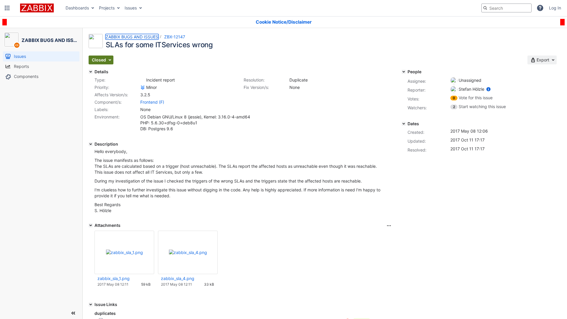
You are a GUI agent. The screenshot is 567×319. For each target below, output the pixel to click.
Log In (555, 7)
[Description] (91, 144)
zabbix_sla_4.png (177, 278)
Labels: (101, 109)
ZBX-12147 (174, 36)
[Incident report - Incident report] (142, 80)
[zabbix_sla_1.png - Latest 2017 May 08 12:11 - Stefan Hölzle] (124, 252)
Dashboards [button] (77, 7)
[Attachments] (91, 225)
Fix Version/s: (256, 87)
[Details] (91, 72)
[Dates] (404, 124)
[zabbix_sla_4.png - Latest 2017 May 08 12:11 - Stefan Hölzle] (188, 252)
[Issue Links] (91, 304)
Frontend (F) (152, 102)
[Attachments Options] (389, 225)
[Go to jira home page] (37, 8)
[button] (7, 8)
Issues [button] (131, 7)
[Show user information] (488, 89)
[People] (404, 72)
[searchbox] (506, 8)
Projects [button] (107, 7)
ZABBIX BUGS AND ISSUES (132, 36)
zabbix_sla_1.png (113, 278)
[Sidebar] (73, 313)
